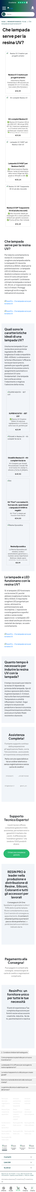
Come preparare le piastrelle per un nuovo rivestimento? (16, 1058)
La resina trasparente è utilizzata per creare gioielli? (17, 1073)
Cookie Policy (20, 1179)
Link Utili (7, 1162)
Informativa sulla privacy (8, 1179)
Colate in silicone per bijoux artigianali (29, 1112)
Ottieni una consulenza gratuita (16, 853)
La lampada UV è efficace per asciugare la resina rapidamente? (16, 1066)
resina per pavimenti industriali (27, 1101)
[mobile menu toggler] (4, 8)
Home (4, 21)
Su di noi (7, 1168)
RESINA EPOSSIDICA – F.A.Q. (17, 21)
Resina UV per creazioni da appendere (6, 1112)
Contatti (7, 1157)
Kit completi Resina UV (18, 119)
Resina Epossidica (18, 546)
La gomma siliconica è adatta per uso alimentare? (14, 1088)
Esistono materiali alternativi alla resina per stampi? (16, 1081)
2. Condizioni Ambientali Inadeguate (14, 1052)
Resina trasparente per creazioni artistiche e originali (17, 1114)
